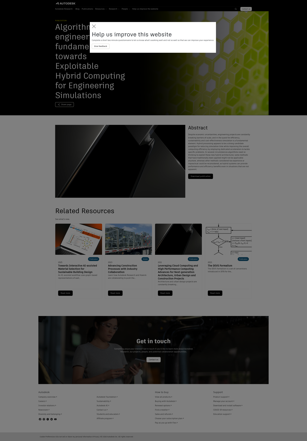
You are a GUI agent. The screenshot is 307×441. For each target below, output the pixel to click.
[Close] (93, 26)
